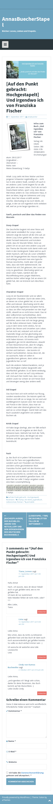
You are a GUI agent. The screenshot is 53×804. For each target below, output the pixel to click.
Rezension (10, 500)
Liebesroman (11, 502)
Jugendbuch (37, 500)
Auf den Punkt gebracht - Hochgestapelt (23, 497)
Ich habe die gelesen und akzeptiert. (25, 774)
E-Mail (12, 751)
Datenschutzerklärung (32, 772)
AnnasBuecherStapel (26, 21)
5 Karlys (21, 500)
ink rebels (28, 500)
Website (13, 762)
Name (12, 741)
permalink (30, 502)
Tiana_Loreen (25, 571)
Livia (21, 619)
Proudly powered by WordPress (16, 797)
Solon (41, 797)
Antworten (42, 612)
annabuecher (32, 117)
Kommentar (15, 711)
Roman (20, 502)
